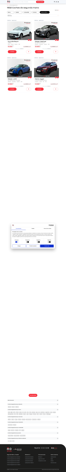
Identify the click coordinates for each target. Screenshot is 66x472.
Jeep (36, 412)
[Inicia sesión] (56, 2)
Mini (17, 414)
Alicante (9, 406)
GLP (20, 430)
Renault (34, 414)
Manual (14, 424)
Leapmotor (47, 412)
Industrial (23, 419)
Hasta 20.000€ (16, 435)
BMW (11, 412)
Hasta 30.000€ (22, 435)
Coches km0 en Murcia (29, 460)
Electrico (12, 430)
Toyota (44, 414)
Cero (10, 441)
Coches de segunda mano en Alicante (13, 456)
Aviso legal (52, 469)
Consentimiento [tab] (18, 228)
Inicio (8, 5)
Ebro (25, 412)
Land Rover (42, 412)
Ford (30, 412)
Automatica (10, 424)
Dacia (21, 412)
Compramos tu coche (42, 460)
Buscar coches (40, 1)
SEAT (38, 414)
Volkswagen (48, 414)
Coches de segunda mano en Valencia (13, 464)
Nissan (24, 414)
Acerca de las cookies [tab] (47, 228)
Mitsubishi (20, 414)
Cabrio (13, 419)
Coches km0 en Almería (29, 458)
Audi (9, 412)
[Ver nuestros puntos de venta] (54, 2)
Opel (27, 414)
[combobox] (28, 2)
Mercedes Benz (10, 414)
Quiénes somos (53, 456)
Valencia (16, 406)
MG (15, 414)
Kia (39, 412)
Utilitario (38, 419)
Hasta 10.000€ (10, 435)
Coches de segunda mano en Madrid (13, 460)
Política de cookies (56, 469)
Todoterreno (34, 419)
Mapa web (43, 469)
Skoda (41, 414)
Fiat (27, 412)
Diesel (9, 430)
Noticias (52, 460)
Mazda (54, 412)
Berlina (9, 419)
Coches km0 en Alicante (29, 456)
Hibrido (23, 430)
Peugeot (30, 414)
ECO (13, 441)
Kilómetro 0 (40, 456)
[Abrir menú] (58, 2)
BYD (14, 412)
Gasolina (16, 430)
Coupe (16, 419)
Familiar (19, 419)
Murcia (13, 406)
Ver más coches (33, 395)
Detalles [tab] (33, 228)
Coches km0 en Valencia (29, 462)
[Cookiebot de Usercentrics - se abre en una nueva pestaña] (49, 225)
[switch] (27, 242)
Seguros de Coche (41, 458)
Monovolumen (28, 419)
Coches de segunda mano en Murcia (13, 462)
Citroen (17, 412)
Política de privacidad (48, 469)
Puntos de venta (53, 462)
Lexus (51, 412)
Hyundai (33, 412)
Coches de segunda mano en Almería (13, 458)
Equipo (52, 458)
